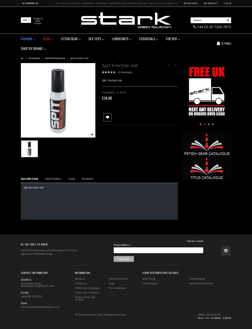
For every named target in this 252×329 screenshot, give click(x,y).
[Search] (228, 20)
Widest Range (197, 278)
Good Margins (150, 283)
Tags (71, 179)
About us (80, 278)
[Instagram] (226, 250)
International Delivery (201, 283)
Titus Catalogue (117, 288)
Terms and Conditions (87, 292)
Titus (46, 38)
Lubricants (120, 38)
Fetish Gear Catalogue (87, 288)
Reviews (87, 179)
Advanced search (118, 278)
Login (111, 283)
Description (29, 179)
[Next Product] (175, 65)
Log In (227, 3)
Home (22, 58)
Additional (53, 179)
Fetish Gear (69, 38)
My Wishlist (211, 3)
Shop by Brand (31, 48)
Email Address (122, 245)
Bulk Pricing (148, 278)
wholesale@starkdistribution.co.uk (40, 307)
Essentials (147, 38)
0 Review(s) (125, 72)
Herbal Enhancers (55, 58)
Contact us (81, 283)
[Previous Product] (169, 65)
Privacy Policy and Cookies (85, 298)
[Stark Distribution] (126, 20)
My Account (191, 3)
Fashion (26, 38)
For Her (171, 38)
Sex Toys (94, 38)
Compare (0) (31, 3)
